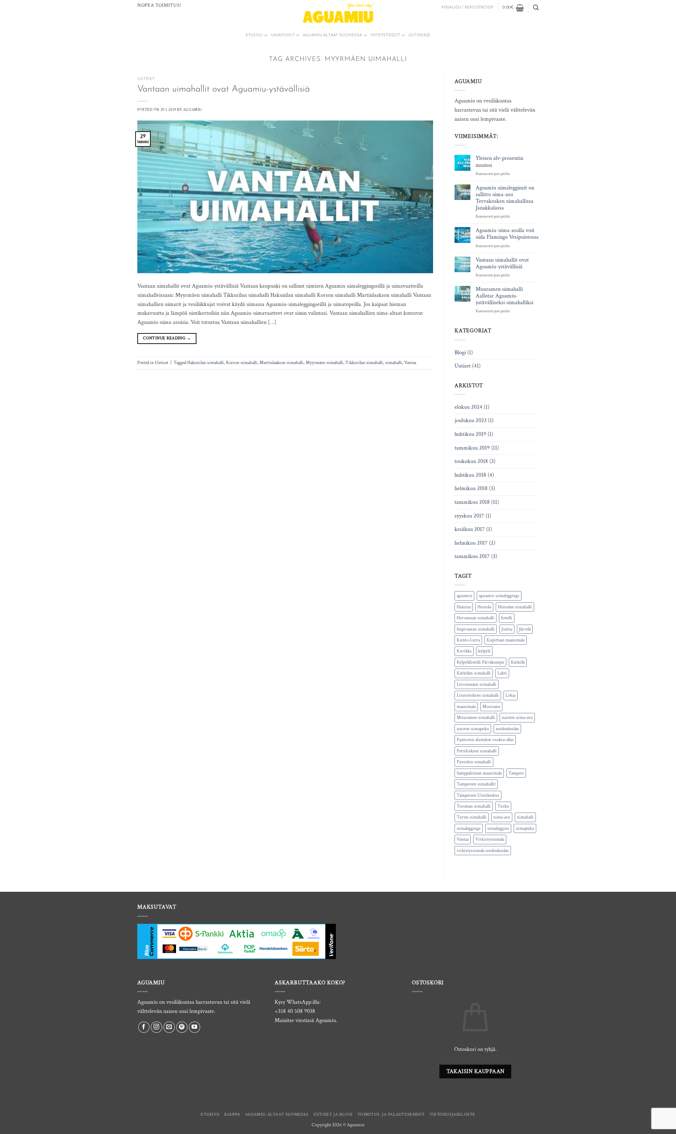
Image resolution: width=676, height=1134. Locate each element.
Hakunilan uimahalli (205, 362)
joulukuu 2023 (471, 420)
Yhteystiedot (385, 35)
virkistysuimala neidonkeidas (483, 850)
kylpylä (484, 651)
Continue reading (167, 338)
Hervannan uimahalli (475, 618)
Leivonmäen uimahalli (476, 684)
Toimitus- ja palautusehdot (391, 1114)
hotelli (506, 618)
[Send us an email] (169, 1027)
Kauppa (232, 1114)
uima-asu (501, 817)
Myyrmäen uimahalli (324, 362)
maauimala (466, 706)
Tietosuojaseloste (452, 1114)
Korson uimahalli (241, 362)
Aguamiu (192, 109)
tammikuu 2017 (472, 556)
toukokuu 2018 (471, 461)
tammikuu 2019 (472, 448)
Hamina (464, 607)
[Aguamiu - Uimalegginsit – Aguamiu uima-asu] (338, 13)
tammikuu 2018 (472, 502)
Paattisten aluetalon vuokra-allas (485, 740)
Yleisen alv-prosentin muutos (499, 161)
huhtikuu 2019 (470, 434)
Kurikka (464, 651)
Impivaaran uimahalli (476, 629)
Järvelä (525, 629)
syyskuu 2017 (469, 516)
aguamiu (464, 596)
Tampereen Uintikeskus (478, 795)
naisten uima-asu (517, 717)
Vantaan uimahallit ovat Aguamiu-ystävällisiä (223, 89)
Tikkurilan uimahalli (364, 362)
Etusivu (254, 35)
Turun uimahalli (472, 817)
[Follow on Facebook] (144, 1027)
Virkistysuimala (489, 839)
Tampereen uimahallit (476, 784)
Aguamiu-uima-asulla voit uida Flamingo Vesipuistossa (507, 233)
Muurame (491, 706)
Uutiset (146, 79)
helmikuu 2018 (471, 488)
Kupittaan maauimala (506, 640)
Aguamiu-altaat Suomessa (332, 35)
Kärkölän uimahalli (474, 673)
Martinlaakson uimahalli (281, 362)
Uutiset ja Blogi (333, 1114)
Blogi (460, 352)
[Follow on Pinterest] (182, 1027)
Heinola (484, 607)
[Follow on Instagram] (156, 1027)
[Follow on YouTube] (194, 1027)
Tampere (516, 773)
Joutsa (506, 629)
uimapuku (525, 828)
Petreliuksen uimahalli (477, 751)
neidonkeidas (507, 729)
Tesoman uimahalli (474, 806)
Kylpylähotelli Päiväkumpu (480, 662)
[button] (467, 7)
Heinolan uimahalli (515, 607)
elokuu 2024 (468, 407)
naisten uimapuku (473, 729)
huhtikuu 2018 (470, 475)
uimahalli (393, 362)
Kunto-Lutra (468, 640)
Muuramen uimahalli (476, 717)
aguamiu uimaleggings (499, 596)
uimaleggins (498, 828)
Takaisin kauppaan (475, 1071)
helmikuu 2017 (471, 543)
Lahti (502, 673)
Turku (503, 806)
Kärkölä (518, 662)
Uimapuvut (283, 35)
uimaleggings (469, 828)
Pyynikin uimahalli (474, 762)
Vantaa (410, 362)
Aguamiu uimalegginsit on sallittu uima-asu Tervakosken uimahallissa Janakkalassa (505, 198)
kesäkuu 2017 (470, 529)
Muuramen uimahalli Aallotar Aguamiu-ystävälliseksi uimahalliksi (504, 296)
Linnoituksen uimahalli (478, 695)
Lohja (510, 695)
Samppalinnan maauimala (479, 773)
